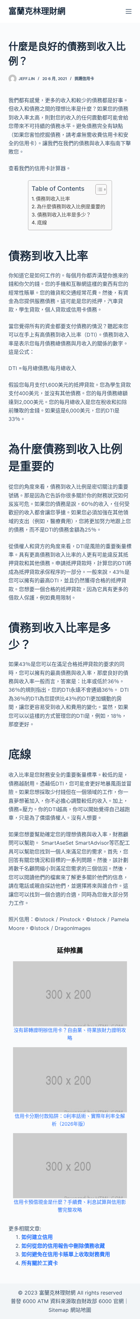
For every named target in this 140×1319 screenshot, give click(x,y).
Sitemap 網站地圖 (70, 1310)
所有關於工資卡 (39, 1263)
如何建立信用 (37, 1237)
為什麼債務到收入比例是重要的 (71, 206)
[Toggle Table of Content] (98, 189)
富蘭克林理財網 (36, 11)
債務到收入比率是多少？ (64, 215)
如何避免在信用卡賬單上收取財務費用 (65, 1254)
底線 (42, 222)
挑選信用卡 (84, 78)
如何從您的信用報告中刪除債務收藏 (63, 1246)
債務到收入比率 (53, 199)
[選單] (129, 11)
